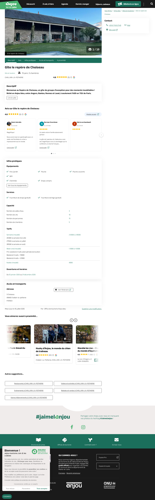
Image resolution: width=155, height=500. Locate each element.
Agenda (64, 4)
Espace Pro (103, 457)
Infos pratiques (30, 60)
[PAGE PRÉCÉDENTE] (71, 320)
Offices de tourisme (64, 445)
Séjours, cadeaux (103, 4)
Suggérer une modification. (92, 309)
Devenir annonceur (73, 473)
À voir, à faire (48, 4)
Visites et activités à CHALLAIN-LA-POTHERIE (78, 383)
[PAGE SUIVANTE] (75, 320)
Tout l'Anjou (108, 11)
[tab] (51, 153)
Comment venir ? (91, 445)
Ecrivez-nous (116, 445)
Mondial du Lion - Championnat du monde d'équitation (93, 349)
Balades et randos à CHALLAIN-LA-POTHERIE (77, 390)
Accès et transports (46, 60)
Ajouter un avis (91, 114)
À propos (62, 473)
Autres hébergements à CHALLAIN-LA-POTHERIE (29, 397)
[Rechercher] (152, 4)
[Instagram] (83, 428)
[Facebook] (72, 428)
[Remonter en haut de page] (150, 495)
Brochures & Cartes (38, 445)
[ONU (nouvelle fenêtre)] (110, 485)
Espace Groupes (104, 466)
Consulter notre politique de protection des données (21, 480)
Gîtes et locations (128, 11)
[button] (7, 496)
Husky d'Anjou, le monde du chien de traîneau (53, 349)
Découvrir (31, 4)
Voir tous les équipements (17, 185)
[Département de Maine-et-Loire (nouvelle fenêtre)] (74, 485)
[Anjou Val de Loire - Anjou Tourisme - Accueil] (11, 5)
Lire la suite (12, 98)
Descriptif (11, 60)
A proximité (61, 60)
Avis (19, 60)
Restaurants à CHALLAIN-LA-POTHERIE (28, 383)
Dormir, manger (82, 4)
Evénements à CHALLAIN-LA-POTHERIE (28, 390)
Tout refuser (10, 488)
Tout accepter (42, 488)
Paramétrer (26, 488)
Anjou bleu (117, 11)
